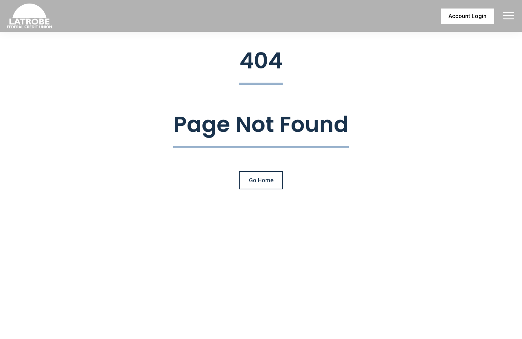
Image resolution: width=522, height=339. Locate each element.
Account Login (467, 16)
